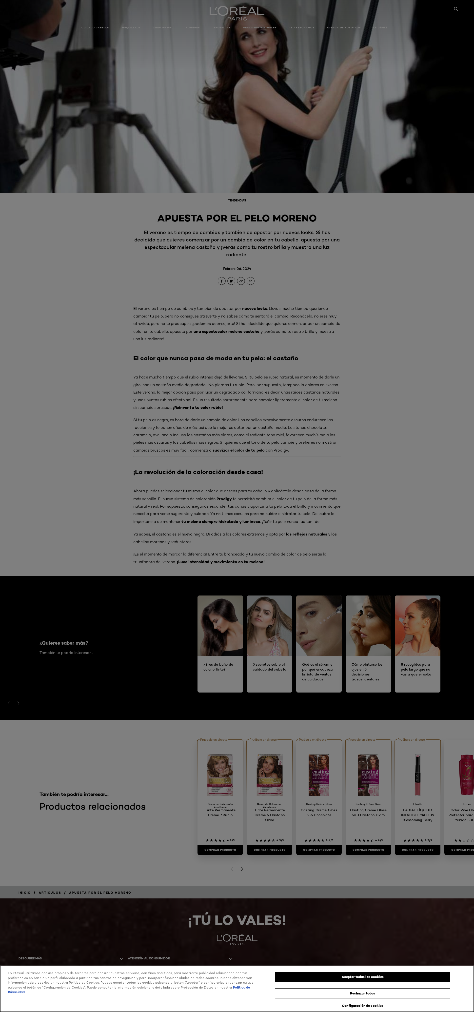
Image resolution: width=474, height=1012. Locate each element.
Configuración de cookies (362, 1006)
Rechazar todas (362, 993)
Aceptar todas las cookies (363, 977)
